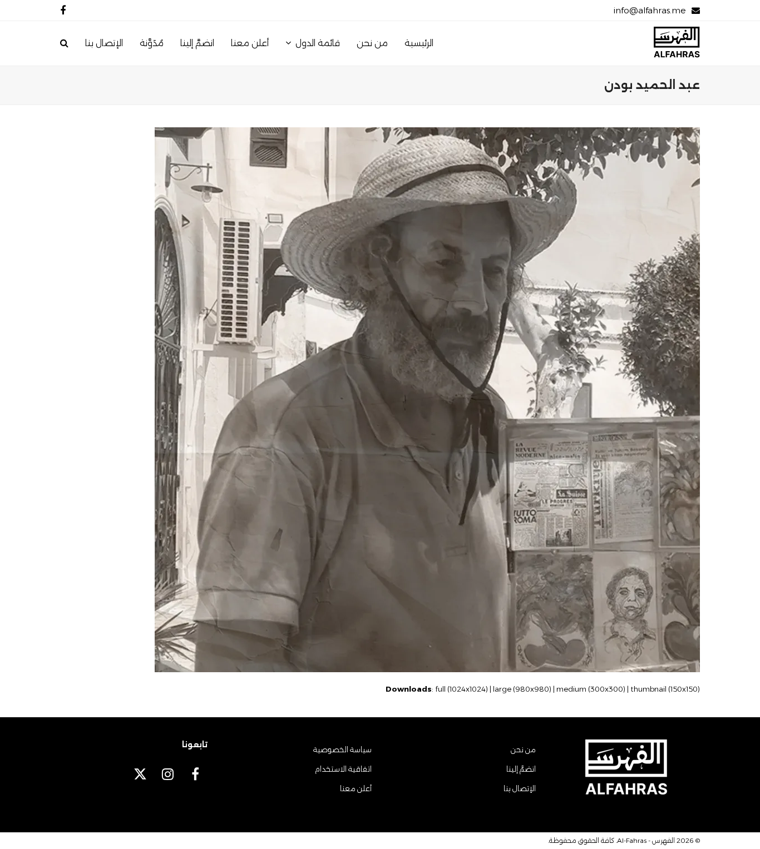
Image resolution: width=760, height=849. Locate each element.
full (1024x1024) (461, 688)
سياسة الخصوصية (342, 749)
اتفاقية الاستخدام (343, 768)
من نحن (523, 749)
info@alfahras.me (649, 10)
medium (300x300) (590, 688)
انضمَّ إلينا (521, 768)
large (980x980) (522, 688)
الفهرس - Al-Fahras (646, 840)
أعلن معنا (356, 788)
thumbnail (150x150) (665, 688)
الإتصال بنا (520, 788)
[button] (64, 43)
